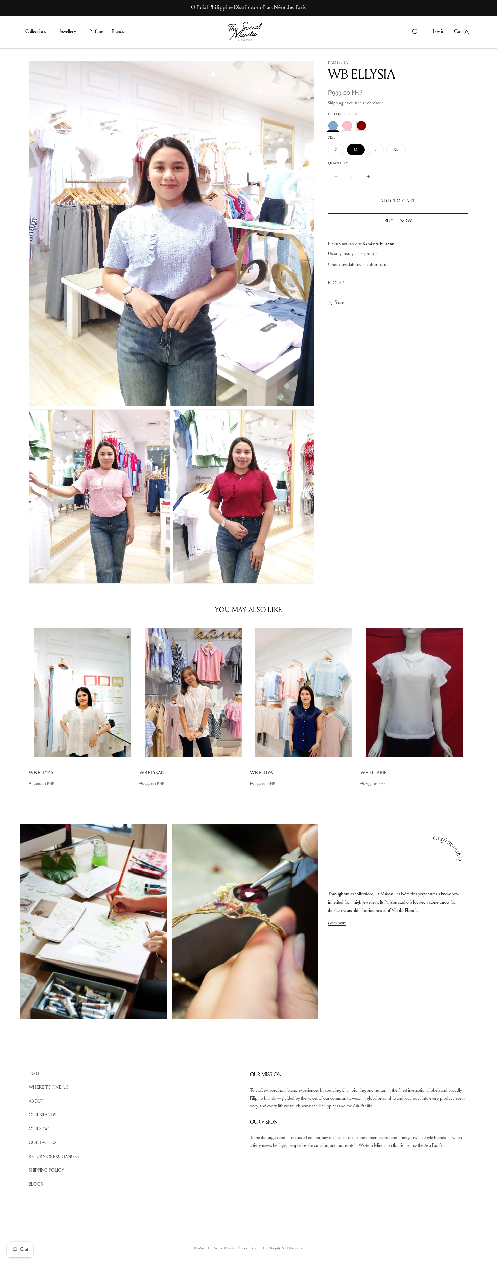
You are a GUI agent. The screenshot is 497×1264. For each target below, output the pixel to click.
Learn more (337, 923)
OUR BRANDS (42, 1115)
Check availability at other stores (358, 265)
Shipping (336, 103)
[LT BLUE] (333, 126)
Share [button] (339, 302)
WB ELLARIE (373, 773)
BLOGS (36, 1185)
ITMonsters (294, 1248)
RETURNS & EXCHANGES (54, 1157)
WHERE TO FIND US (48, 1088)
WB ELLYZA (41, 773)
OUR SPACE (40, 1129)
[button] (38, 32)
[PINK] (347, 126)
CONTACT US (42, 1143)
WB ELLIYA (261, 773)
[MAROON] (361, 126)
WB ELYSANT (153, 773)
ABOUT (36, 1102)
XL (399, 151)
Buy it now (398, 220)
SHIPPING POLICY (46, 1171)
